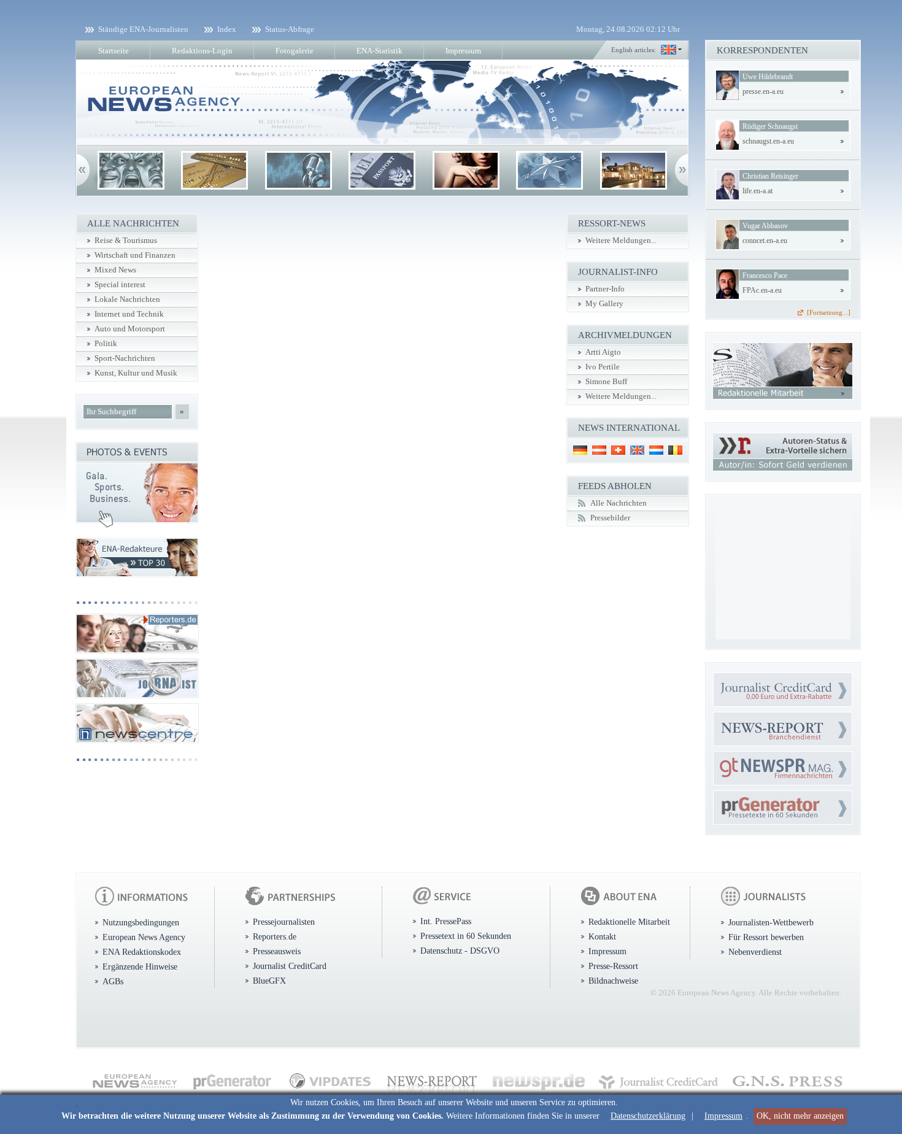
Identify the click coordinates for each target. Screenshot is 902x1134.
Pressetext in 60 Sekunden (465, 936)
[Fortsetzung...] (828, 312)
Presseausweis (277, 951)
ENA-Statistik (380, 50)
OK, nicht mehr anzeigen (800, 1115)
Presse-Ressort (613, 966)
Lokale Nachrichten (127, 299)
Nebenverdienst (755, 952)
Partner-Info (605, 289)
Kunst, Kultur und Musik (135, 373)
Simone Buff (606, 381)
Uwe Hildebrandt (767, 76)
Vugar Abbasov (765, 226)
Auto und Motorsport (129, 329)
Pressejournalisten (284, 922)
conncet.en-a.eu (764, 240)
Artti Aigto (603, 352)
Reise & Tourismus (125, 240)
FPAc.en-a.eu (762, 290)
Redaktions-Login (202, 50)
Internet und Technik (129, 314)
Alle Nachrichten (618, 503)
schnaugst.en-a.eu (768, 141)
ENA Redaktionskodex (141, 952)
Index (226, 29)
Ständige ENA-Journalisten (143, 29)
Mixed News (115, 270)
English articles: (633, 49)
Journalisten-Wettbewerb (771, 922)
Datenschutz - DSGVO (459, 950)
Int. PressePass (445, 921)
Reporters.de (274, 936)
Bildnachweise (613, 981)
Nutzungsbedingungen (140, 922)
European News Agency (143, 937)
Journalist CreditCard (289, 966)
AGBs (112, 981)
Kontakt (602, 936)
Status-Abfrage (289, 29)
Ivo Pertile (602, 367)
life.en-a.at (757, 191)
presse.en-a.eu (763, 91)
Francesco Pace (764, 275)
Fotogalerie (295, 50)
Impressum (723, 1115)
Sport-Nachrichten (124, 358)
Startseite (113, 50)
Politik (105, 343)
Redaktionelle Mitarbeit (629, 922)
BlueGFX (269, 981)
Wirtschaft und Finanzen (134, 255)
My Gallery (604, 303)
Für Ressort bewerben (766, 937)
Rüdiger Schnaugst (770, 126)
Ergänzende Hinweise (139, 966)
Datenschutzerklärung (648, 1115)
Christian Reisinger (770, 176)
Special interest (119, 284)
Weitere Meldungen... (621, 240)
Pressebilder (610, 518)
